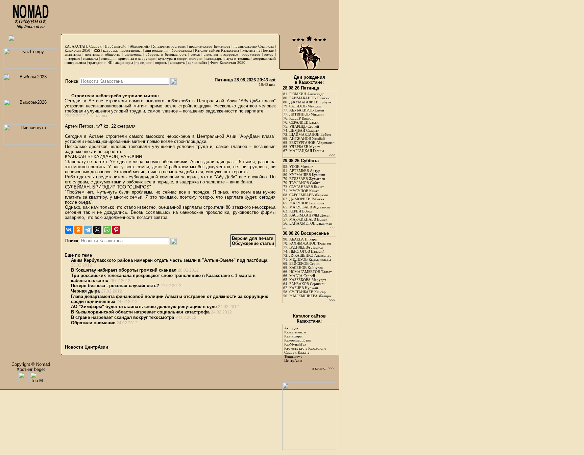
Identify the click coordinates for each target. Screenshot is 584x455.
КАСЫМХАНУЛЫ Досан (310, 215)
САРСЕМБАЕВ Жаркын (308, 195)
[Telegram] (88, 230)
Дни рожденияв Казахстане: (309, 80)
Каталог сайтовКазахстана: (309, 318)
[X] (97, 230)
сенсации (108, 58)
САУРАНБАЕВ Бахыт (306, 187)
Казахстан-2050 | (79, 50)
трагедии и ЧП (101, 62)
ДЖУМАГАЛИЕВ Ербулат (311, 102)
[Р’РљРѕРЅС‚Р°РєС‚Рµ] (69, 230)
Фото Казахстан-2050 (227, 62)
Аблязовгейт (140, 46)
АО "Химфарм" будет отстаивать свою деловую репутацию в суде (144, 306)
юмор (268, 54)
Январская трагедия (169, 46)
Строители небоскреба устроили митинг (114, 95)
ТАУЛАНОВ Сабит (304, 183)
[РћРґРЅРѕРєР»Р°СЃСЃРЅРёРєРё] (78, 230)
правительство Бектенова (209, 46)
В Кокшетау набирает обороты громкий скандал (123, 270)
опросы (161, 62)
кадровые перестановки (122, 50)
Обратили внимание (93, 322)
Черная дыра (85, 291)
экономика (133, 54)
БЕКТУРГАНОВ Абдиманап (312, 143)
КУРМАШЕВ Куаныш (307, 175)
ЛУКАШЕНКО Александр (310, 255)
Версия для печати (252, 238)
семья (195, 54)
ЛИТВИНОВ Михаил (306, 114)
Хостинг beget (31, 369)
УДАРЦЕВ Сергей (304, 126)
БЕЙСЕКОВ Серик (304, 263)
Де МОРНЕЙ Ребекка (306, 199)
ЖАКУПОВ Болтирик (306, 203)
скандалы (90, 58)
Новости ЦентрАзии (86, 347)
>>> (332, 155)
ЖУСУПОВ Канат (304, 191)
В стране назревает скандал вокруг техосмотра (122, 317)
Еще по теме (78, 255)
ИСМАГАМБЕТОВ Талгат (310, 272)
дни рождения (157, 50)
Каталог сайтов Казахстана (217, 50)
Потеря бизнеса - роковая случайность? (115, 285)
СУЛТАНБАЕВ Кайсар (307, 292)
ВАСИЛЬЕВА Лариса (306, 247)
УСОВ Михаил (301, 167)
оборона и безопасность (166, 54)
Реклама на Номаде (258, 50)
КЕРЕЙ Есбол (300, 211)
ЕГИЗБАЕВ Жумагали (307, 179)
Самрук (95, 46)
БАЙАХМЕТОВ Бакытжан (310, 223)
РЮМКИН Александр (306, 94)
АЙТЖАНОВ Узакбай (307, 138)
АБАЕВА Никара (303, 239)
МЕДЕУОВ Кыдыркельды (310, 259)
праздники (144, 62)
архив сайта (197, 62)
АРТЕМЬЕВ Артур (304, 171)
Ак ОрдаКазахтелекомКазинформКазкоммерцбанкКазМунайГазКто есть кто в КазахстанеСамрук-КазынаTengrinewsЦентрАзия (305, 344)
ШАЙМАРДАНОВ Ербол (310, 134)
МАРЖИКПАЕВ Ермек (308, 219)
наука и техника (237, 58)
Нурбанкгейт (115, 46)
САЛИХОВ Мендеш (305, 106)
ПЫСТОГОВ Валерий (306, 251)
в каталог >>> (323, 368)
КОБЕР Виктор (301, 118)
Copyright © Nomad (30, 364)
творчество (251, 54)
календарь (213, 58)
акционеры (124, 62)
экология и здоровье (221, 54)
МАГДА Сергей (302, 276)
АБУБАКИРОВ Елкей (306, 110)
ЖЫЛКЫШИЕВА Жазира (310, 296)
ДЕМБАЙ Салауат (304, 130)
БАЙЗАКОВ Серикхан (307, 284)
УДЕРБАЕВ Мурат (304, 147)
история (195, 58)
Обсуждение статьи (253, 243)
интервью (72, 58)
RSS (97, 50)
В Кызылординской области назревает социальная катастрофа (140, 311)
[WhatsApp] (107, 230)
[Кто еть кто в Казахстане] (309, 448)
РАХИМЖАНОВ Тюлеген (310, 243)
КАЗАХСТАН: (76, 46)
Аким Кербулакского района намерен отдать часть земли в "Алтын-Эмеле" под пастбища (169, 260)
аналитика (73, 54)
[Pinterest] (116, 230)
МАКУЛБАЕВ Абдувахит (310, 207)
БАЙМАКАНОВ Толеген (309, 98)
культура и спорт (172, 58)
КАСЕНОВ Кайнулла (306, 268)
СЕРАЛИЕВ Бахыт (304, 122)
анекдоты (177, 62)
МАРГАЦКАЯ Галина (306, 151)
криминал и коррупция (136, 58)
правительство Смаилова (254, 46)
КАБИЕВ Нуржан (303, 288)
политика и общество (103, 54)
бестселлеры (182, 50)
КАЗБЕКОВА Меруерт (307, 280)
